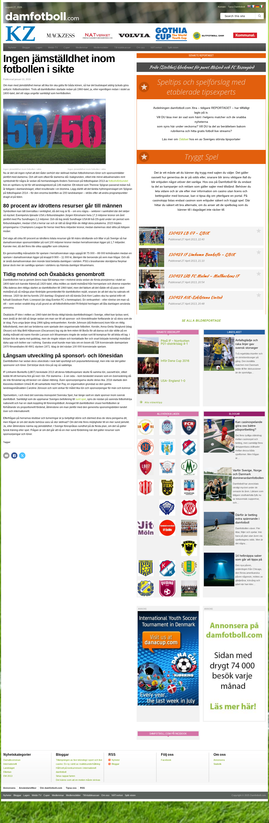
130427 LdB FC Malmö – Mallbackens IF (203, 276)
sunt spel (81, 399)
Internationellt (10, 764)
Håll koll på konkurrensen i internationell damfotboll (76, 770)
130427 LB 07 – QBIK (188, 233)
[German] (257, 6)
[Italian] (261, 6)
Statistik (218, 764)
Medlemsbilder (101, 47)
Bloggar (26, 47)
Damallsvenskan (11, 760)
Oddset (184, 139)
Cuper (67, 47)
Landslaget (9, 768)
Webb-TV (53, 47)
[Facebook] (14, 455)
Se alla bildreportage (201, 320)
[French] (253, 6)
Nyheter (12, 47)
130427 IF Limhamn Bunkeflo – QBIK (201, 254)
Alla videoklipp (153, 402)
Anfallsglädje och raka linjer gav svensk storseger (246, 343)
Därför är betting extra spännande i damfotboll (247, 518)
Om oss (141, 47)
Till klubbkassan (122, 47)
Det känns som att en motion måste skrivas (78, 780)
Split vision (173, 47)
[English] (249, 6)
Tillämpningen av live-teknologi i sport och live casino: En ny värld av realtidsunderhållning (79, 762)
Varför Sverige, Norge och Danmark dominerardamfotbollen (248, 474)
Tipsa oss (71, 788)
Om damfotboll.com (51, 788)
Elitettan (7, 772)
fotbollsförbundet (118, 181)
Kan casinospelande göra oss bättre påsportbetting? (248, 425)
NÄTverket (156, 47)
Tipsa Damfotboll (236, 6)
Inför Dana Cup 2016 (175, 360)
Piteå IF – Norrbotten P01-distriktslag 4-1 (175, 342)
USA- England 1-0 (173, 380)
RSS (82, 788)
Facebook (166, 760)
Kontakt (222, 6)
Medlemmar (82, 47)
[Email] (6, 455)
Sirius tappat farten (65, 776)
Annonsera (219, 760)
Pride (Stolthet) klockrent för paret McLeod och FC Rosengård (201, 67)
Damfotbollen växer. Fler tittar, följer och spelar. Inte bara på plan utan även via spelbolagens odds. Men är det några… (249, 536)
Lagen (39, 47)
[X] (22, 455)
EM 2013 (7, 776)
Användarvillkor (27, 788)
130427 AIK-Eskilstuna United (195, 297)
